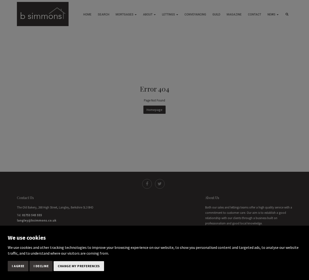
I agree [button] (18, 266)
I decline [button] (41, 266)
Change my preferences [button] (79, 266)
